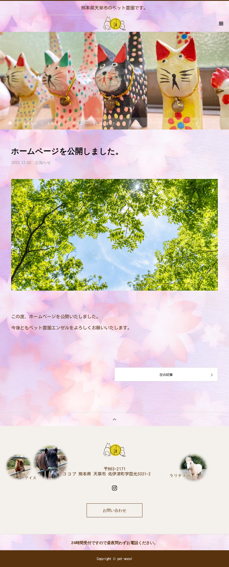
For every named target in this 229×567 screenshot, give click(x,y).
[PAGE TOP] (114, 419)
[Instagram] (114, 488)
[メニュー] (220, 23)
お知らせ (43, 162)
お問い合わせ (114, 510)
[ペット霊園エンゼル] (114, 450)
